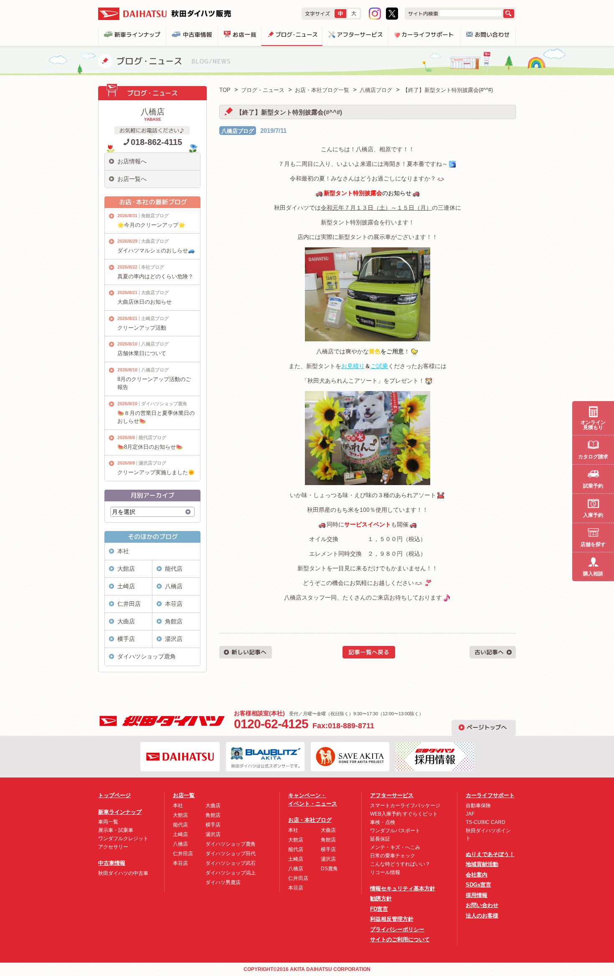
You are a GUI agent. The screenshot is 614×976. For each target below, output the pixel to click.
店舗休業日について (141, 353)
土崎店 (126, 586)
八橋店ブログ (237, 131)
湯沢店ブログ (152, 462)
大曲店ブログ (155, 241)
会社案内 (476, 875)
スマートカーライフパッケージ (405, 805)
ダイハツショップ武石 (231, 863)
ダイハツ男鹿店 (223, 882)
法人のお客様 (482, 915)
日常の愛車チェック (392, 856)
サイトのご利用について (400, 939)
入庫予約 (593, 515)
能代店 (174, 568)
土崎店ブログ (155, 318)
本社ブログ (152, 266)
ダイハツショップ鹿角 (164, 403)
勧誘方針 (381, 898)
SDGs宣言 (478, 885)
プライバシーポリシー (397, 929)
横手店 (126, 638)
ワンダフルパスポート (395, 831)
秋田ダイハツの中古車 (123, 873)
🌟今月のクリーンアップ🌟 (151, 225)
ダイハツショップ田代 (231, 854)
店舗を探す (593, 544)
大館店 (126, 568)
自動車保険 (478, 805)
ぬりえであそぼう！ (490, 854)
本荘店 (174, 603)
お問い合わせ (482, 905)
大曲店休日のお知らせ (144, 302)
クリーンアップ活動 (141, 328)
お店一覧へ (132, 178)
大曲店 (126, 621)
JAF (470, 814)
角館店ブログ (155, 215)
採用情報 (476, 895)
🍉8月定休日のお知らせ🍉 (150, 447)
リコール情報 (385, 872)
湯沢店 (174, 638)
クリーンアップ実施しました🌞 (156, 472)
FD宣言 (379, 909)
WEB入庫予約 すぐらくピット (404, 814)
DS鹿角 (329, 869)
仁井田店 (129, 603)
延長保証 (380, 839)
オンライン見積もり (593, 424)
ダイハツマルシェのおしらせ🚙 (156, 250)
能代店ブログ (152, 437)
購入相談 (593, 574)
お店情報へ (132, 161)
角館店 (174, 621)
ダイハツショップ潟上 (231, 873)
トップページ (114, 795)
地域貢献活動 (482, 864)
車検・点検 (382, 822)
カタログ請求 (593, 457)
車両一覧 (108, 822)
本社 (123, 551)
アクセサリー (113, 847)
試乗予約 (593, 486)
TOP (225, 90)
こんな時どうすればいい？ (400, 864)
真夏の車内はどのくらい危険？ (155, 276)
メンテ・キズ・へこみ (395, 847)
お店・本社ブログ (310, 820)
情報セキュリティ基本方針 (402, 888)
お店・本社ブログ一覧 (322, 90)
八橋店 (174, 586)
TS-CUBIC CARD (485, 822)
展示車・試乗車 (115, 830)
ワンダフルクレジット (123, 838)
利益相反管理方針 (392, 919)
